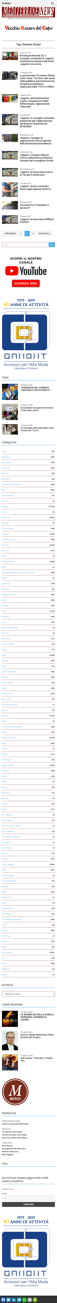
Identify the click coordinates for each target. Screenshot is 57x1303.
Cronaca (5, 545)
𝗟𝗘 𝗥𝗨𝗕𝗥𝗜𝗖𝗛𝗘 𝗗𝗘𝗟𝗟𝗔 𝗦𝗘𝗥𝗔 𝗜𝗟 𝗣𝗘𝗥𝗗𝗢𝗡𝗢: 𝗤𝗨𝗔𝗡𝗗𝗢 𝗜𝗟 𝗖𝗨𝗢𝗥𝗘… (37, 1017)
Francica (5, 633)
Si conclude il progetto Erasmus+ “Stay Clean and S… (37, 409)
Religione (5, 770)
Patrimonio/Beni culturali (12, 726)
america (5, 473)
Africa (4, 451)
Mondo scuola (7, 693)
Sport (4, 892)
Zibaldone (6, 969)
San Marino (6, 842)
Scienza (5, 853)
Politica (5, 754)
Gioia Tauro (6, 638)
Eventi (4, 611)
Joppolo (5, 660)
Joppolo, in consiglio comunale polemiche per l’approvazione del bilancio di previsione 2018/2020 (37, 122)
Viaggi (4, 947)
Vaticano (5, 941)
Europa (5, 605)
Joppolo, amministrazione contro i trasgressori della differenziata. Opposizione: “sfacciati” (35, 102)
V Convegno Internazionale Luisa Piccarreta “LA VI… (37, 429)
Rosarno (5, 798)
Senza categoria (8, 864)
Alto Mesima (7, 462)
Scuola (4, 859)
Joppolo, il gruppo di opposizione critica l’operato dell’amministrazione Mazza (35, 140)
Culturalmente (7, 561)
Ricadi (4, 776)
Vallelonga (6, 936)
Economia (6, 583)
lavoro (4, 666)
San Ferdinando (8, 831)
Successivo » (44, 233)
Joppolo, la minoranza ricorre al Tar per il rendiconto (36, 173)
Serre (4, 870)
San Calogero (7, 815)
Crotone (5, 550)
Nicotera (5, 715)
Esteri (4, 600)
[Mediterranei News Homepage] (15, 1091)
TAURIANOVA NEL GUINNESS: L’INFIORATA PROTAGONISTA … (36, 388)
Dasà (4, 567)
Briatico (5, 501)
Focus (4, 622)
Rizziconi (5, 787)
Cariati (4, 512)
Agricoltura (6, 457)
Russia (4, 804)
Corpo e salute (7, 528)
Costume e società (9, 539)
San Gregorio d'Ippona (11, 837)
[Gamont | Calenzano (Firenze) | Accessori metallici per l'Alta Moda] (26, 333)
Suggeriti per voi (8, 908)
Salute (4, 809)
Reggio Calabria (8, 765)
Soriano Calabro (8, 875)
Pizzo (4, 743)
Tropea (5, 930)
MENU (7, 3)
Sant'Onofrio (7, 848)
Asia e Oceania (7, 495)
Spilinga (5, 886)
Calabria (5, 506)
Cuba (4, 556)
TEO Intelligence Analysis (11, 919)
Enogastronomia (8, 594)
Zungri (4, 974)
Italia (4, 655)
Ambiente (6, 468)
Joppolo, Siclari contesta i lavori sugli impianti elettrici (35, 187)
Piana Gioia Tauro (9, 737)
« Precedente (10, 233)
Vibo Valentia (7, 952)
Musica (5, 710)
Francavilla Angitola (9, 627)
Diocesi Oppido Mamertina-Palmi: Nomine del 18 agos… (37, 1036)
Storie (4, 903)
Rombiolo (6, 792)
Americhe (5, 479)
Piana (4, 732)
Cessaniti (5, 523)
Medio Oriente (7, 682)
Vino (4, 958)
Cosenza (5, 534)
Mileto (4, 688)
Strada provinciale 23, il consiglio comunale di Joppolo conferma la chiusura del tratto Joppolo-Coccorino (37, 59)
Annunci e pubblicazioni (11, 484)
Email (4, 1193)
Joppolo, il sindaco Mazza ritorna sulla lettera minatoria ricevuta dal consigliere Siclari (36, 157)
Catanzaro (6, 517)
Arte (3, 490)
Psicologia (6, 759)
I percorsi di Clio (8, 644)
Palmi (4, 721)
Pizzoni (5, 748)
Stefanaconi (6, 897)
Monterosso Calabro (10, 704)
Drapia (4, 578)
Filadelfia (5, 616)
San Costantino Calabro (11, 826)
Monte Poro (7, 699)
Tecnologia (6, 914)
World (4, 963)
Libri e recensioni (8, 671)
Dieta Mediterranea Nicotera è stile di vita (18, 572)
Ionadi (4, 649)
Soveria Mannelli (8, 881)
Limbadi (5, 677)
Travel (4, 925)
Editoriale (5, 589)
